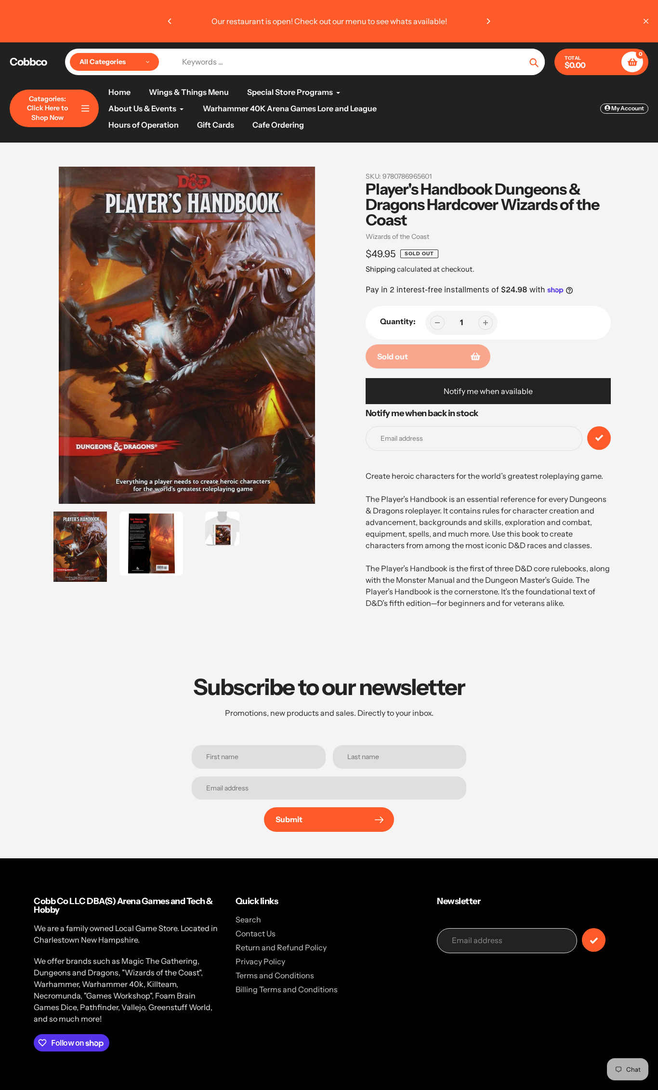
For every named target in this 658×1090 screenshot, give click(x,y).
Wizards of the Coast (397, 236)
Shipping (380, 269)
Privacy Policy (260, 961)
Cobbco (28, 62)
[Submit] (593, 940)
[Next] (488, 21)
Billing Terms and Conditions (287, 989)
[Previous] (170, 21)
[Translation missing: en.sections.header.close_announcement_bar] (646, 21)
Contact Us (256, 933)
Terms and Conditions (275, 975)
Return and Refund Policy (281, 947)
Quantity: (398, 321)
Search (248, 919)
